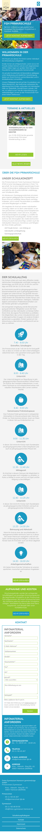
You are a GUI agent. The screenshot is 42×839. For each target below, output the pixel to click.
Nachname (8, 641)
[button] (16, 45)
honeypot (8, 695)
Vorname (8, 636)
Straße (7, 656)
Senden (30, 711)
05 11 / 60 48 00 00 (12, 807)
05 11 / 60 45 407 (19, 751)
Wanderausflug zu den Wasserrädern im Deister (20, 129)
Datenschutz (29, 703)
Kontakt (21, 820)
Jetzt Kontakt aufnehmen (19, 36)
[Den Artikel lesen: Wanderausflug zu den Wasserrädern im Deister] (21, 112)
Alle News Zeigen (21, 164)
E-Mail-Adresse (10, 646)
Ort (7, 672)
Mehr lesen (23, 155)
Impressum (21, 824)
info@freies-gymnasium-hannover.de (19, 809)
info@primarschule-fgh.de (21, 759)
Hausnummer (9, 662)
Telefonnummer (10, 651)
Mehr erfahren (10, 238)
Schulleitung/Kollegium (21, 815)
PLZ (7, 667)
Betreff (7, 677)
